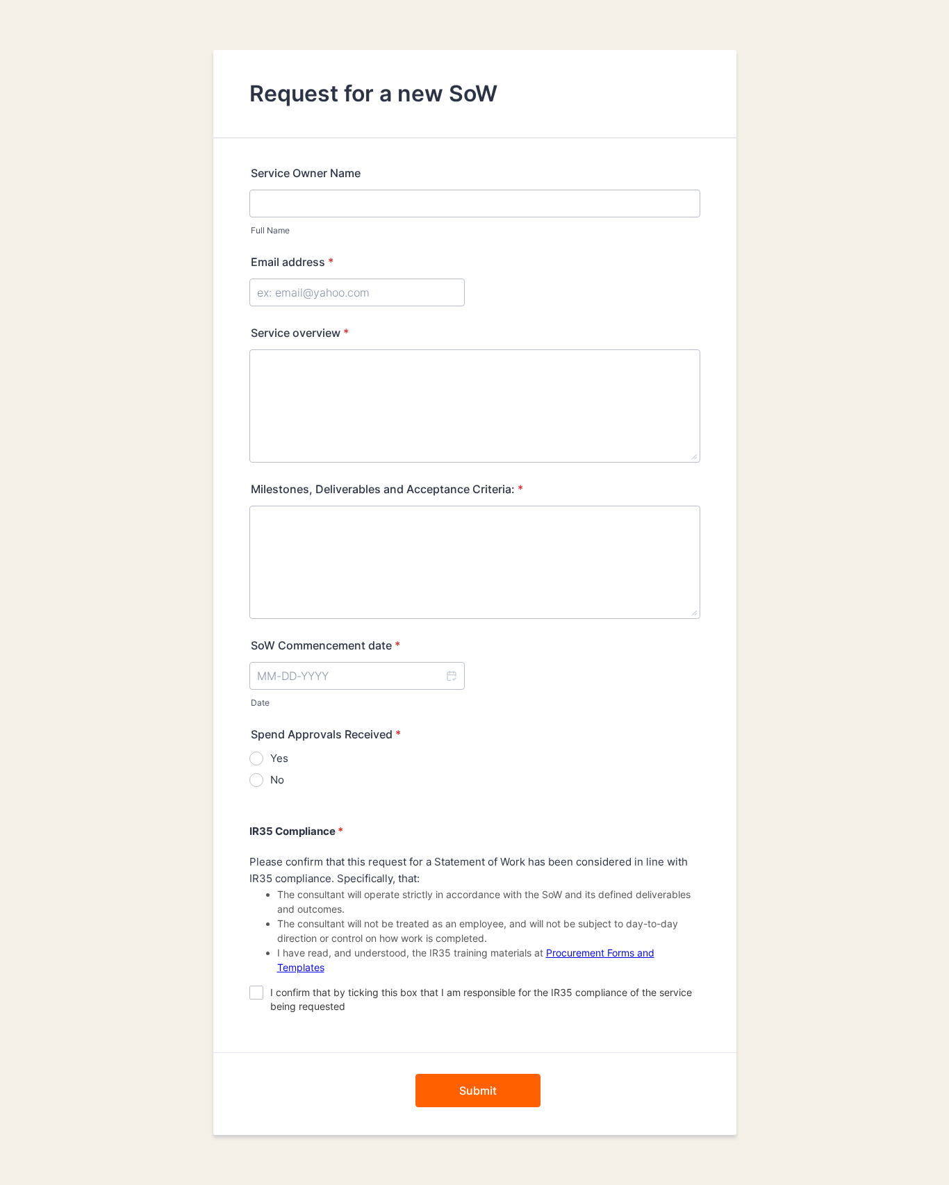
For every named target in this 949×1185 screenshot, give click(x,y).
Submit (478, 1090)
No (277, 779)
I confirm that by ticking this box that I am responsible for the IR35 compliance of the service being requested (481, 999)
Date (260, 702)
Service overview (300, 333)
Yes (279, 758)
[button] (451, 676)
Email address (292, 262)
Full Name (270, 230)
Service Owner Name (306, 173)
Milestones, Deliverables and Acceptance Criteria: (387, 489)
